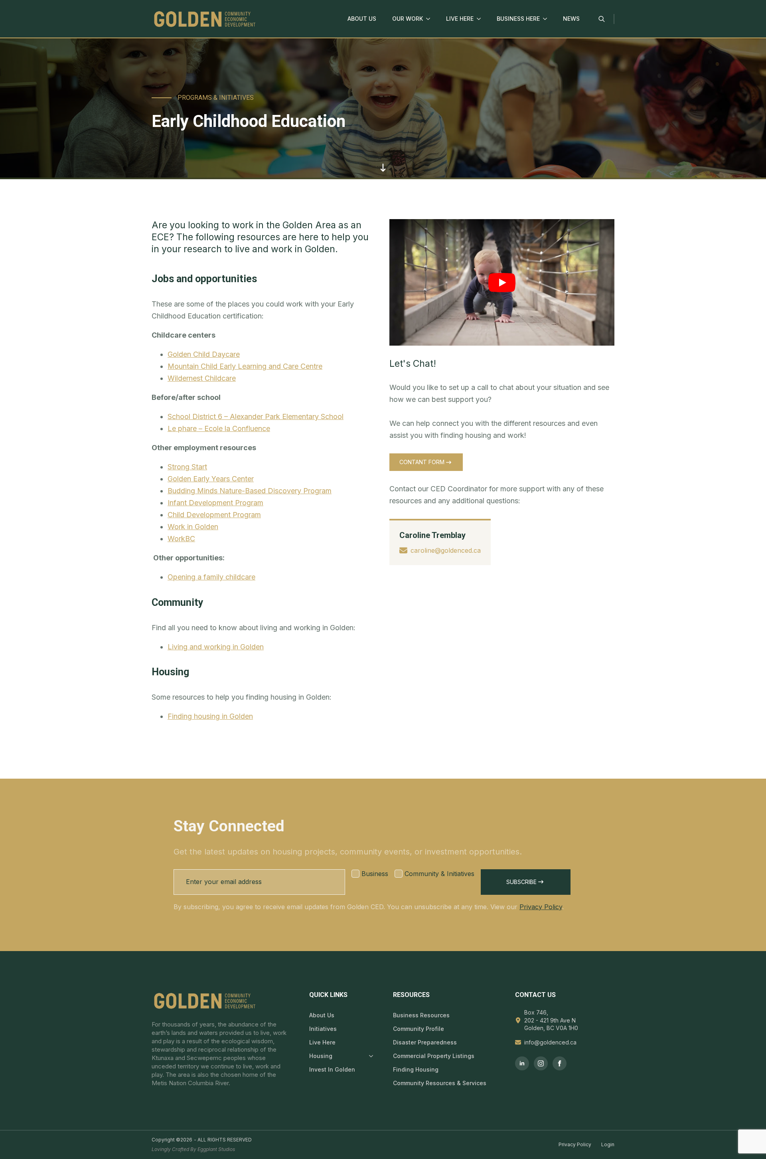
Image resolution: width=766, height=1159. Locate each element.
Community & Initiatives (439, 874)
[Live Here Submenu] (481, 19)
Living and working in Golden (216, 647)
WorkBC (181, 538)
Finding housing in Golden (210, 716)
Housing (320, 1055)
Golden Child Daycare (204, 354)
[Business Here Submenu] (547, 19)
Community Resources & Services (439, 1083)
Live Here (460, 18)
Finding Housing (415, 1069)
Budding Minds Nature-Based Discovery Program (250, 491)
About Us (361, 18)
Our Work (407, 18)
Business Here (518, 18)
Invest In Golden (332, 1069)
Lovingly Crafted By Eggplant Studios (193, 1149)
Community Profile (418, 1028)
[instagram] (541, 1063)
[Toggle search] (602, 19)
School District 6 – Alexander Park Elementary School (256, 416)
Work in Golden (193, 526)
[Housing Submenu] (369, 1056)
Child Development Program (214, 514)
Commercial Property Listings (433, 1055)
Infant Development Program (215, 502)
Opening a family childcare (211, 577)
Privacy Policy (540, 907)
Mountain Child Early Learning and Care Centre (245, 366)
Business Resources (421, 1015)
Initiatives (323, 1028)
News (571, 18)
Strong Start (187, 467)
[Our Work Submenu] (430, 19)
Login (607, 1144)
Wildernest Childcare (202, 378)
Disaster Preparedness (425, 1042)
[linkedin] (522, 1063)
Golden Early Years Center (211, 479)
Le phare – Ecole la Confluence (219, 428)
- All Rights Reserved (223, 1140)
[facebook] (560, 1063)
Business (374, 874)
